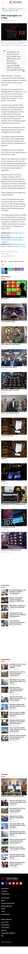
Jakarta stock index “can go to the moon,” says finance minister (12, 412)
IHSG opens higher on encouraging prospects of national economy (12, 549)
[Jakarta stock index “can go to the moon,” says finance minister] (14, 403)
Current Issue (5, 898)
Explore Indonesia (6, 906)
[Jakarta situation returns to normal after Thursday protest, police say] (4, 841)
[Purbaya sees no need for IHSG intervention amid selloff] (14, 357)
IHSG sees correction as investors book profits (13, 480)
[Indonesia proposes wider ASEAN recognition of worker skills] (4, 864)
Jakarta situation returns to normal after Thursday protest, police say (17, 841)
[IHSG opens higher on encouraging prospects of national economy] (14, 540)
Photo (3, 911)
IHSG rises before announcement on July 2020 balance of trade (14, 526)
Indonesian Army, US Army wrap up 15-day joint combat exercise (17, 673)
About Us (4, 930)
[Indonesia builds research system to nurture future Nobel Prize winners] (4, 722)
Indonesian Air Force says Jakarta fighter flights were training (17, 681)
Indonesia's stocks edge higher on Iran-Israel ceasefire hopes (13, 320)
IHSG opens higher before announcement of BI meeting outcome (13, 503)
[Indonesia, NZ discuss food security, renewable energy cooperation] (4, 803)
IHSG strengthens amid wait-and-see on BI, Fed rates (13, 297)
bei (3, 264)
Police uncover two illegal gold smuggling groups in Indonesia (17, 714)
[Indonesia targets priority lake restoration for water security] (4, 857)
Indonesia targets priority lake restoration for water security (17, 856)
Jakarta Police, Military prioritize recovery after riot (16, 817)
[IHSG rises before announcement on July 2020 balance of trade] (14, 517)
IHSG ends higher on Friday (10, 10)
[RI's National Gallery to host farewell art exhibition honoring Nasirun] (4, 592)
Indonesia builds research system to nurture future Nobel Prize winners (17, 721)
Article (3, 909)
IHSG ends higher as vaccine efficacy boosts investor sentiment (13, 240)
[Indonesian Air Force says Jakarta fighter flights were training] (4, 682)
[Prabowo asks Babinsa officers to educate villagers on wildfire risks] (4, 600)
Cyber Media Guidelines (8, 933)
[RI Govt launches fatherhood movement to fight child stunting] (4, 623)
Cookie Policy (5, 927)
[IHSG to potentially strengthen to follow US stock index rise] (14, 426)
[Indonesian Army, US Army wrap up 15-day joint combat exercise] (4, 674)
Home (6, 9)
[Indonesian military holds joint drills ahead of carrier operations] (4, 707)
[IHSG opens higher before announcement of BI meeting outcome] (14, 494)
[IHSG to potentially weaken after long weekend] (14, 449)
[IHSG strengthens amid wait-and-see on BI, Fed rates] (14, 289)
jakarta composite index (16, 261)
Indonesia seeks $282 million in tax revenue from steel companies (17, 698)
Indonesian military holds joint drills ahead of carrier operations (17, 706)
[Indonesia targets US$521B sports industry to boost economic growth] (4, 738)
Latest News (5, 585)
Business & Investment (15, 9)
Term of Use (4, 922)
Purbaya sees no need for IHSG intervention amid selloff (11, 366)
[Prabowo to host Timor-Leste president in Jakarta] (4, 849)
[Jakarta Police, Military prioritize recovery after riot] (4, 818)
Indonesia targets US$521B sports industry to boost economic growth (17, 737)
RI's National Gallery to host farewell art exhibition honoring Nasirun (17, 591)
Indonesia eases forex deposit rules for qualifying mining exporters (17, 614)
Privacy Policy (5, 925)
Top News (4, 774)
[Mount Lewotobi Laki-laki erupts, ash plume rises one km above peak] (4, 730)
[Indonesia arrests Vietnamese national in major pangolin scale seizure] (4, 689)
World (3, 900)
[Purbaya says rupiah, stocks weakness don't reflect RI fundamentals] (14, 334)
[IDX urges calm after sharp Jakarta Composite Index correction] (14, 380)
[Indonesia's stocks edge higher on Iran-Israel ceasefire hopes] (14, 312)
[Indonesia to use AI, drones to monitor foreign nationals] (4, 666)
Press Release (5, 914)
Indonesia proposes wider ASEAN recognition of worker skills (17, 864)
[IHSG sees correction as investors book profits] (14, 472)
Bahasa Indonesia (6, 919)
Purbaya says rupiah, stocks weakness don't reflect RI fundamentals (13, 343)
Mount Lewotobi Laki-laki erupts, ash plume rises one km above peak (17, 729)
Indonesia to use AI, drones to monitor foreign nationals (17, 666)
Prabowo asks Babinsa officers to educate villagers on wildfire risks (16, 599)
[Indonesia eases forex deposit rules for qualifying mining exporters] (4, 615)
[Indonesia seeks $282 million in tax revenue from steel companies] (4, 699)
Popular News (5, 659)
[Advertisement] (14, 569)
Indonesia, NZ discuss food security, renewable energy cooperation (17, 802)
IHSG (5, 261)
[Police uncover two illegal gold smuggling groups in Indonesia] (4, 714)
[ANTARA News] (16, 2)
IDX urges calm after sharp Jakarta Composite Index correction (12, 389)
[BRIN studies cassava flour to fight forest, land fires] (4, 608)
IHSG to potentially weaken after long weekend (13, 457)
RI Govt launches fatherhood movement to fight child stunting (17, 622)
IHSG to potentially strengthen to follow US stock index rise (13, 434)
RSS (2, 936)
